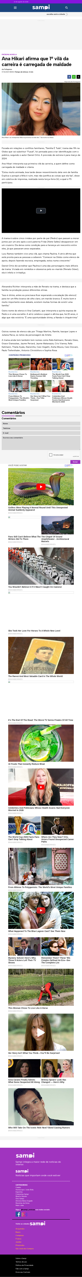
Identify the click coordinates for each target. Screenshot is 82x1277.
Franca (18, 1239)
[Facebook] (69, 77)
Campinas (20, 1235)
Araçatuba (20, 1229)
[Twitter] (78, 77)
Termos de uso (21, 1262)
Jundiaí (18, 1242)
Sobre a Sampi (21, 1258)
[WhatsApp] (74, 77)
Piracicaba (20, 1245)
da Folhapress (7, 69)
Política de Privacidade (24, 1265)
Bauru (18, 1232)
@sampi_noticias (28, 1210)
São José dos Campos (25, 1249)
